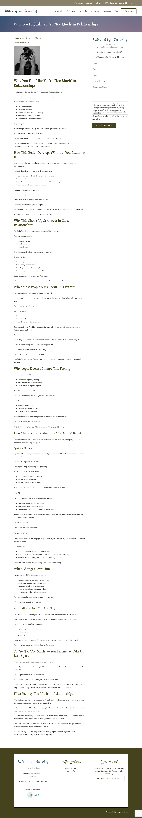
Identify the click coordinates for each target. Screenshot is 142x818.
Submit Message (104, 125)
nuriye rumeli (21, 38)
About (62, 11)
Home (56, 11)
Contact (129, 11)
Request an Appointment (109, 778)
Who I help (71, 11)
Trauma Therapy (35, 38)
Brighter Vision (122, 812)
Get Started (94, 11)
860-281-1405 (97, 3)
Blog (116, 11)
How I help (83, 11)
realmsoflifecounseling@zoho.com (110, 47)
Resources (107, 11)
